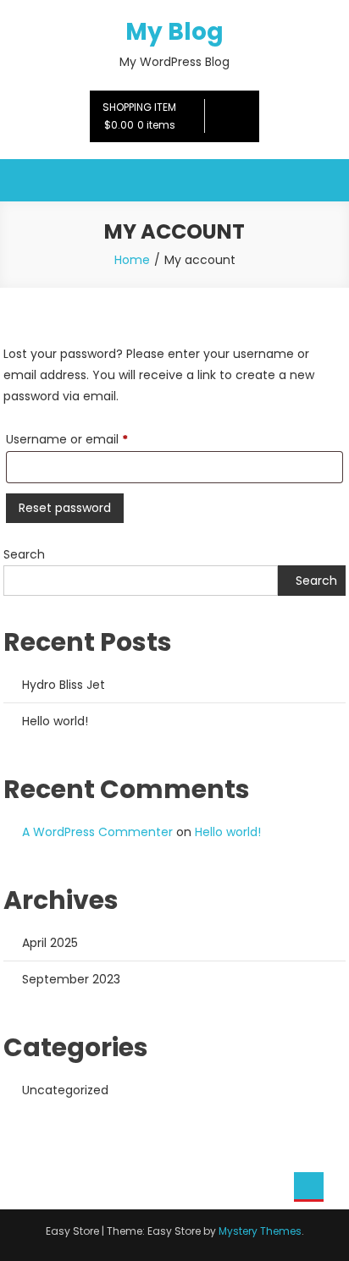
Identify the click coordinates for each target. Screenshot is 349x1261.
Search (24, 554)
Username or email (92, 439)
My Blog (174, 31)
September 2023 (71, 979)
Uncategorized (65, 1090)
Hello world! (55, 721)
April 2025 (50, 942)
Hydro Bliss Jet (63, 684)
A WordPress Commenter (97, 831)
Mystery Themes (260, 1231)
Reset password (65, 507)
